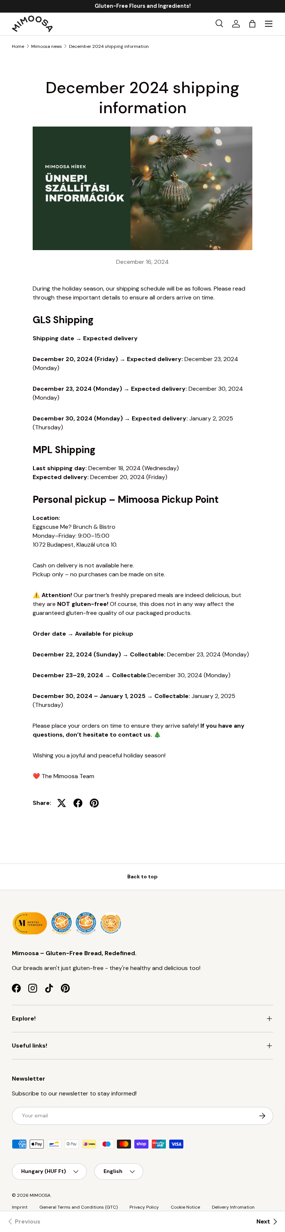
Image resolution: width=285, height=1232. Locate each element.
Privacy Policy (144, 1207)
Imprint (19, 1207)
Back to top (142, 876)
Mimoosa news (46, 46)
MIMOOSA (40, 1195)
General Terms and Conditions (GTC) (78, 1207)
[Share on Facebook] (78, 803)
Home (18, 46)
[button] (252, 24)
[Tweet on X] (61, 803)
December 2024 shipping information (109, 46)
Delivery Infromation (233, 1207)
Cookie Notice (185, 1207)
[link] (23, 1221)
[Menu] (269, 24)
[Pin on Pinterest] (94, 803)
